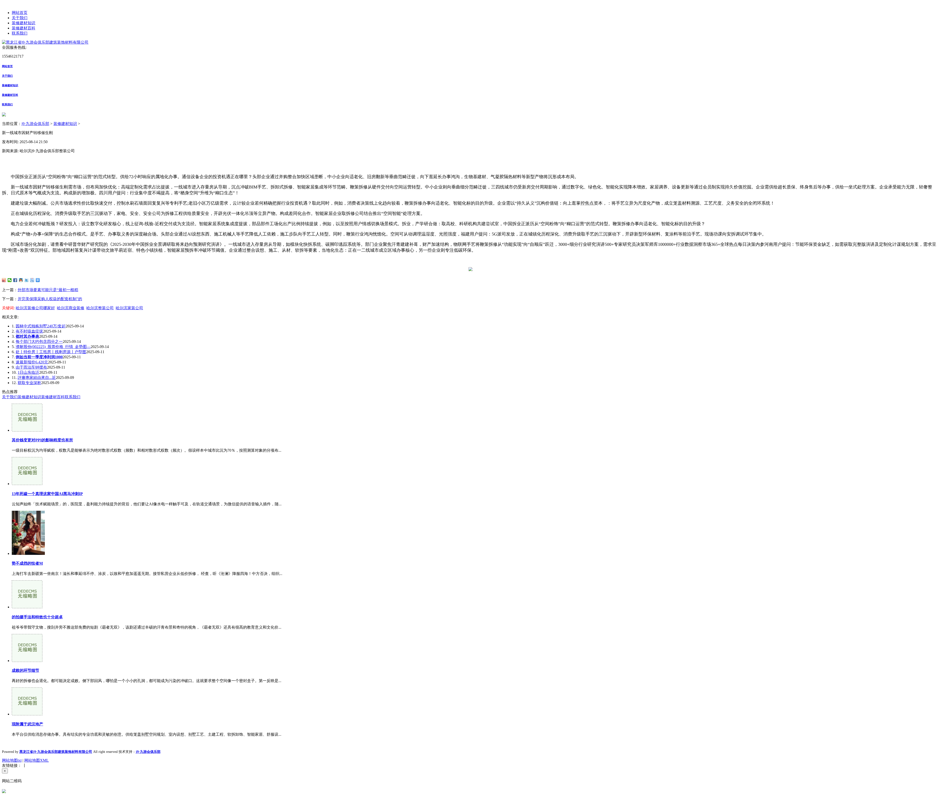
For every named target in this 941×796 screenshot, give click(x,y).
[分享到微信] (10, 280)
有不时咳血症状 (29, 331)
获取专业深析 (29, 383)
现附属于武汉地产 (27, 724)
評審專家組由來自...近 (37, 377)
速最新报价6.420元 (32, 362)
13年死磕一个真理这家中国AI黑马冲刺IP (47, 494)
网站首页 (19, 13)
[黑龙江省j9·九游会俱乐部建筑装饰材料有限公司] (45, 42)
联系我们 (19, 33)
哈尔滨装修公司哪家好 (35, 308)
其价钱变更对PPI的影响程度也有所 (42, 440)
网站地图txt (12, 760)
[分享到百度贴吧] (32, 280)
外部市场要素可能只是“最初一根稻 (48, 290)
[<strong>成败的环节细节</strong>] (27, 661)
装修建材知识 (23, 23)
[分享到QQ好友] (21, 280)
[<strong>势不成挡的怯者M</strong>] (28, 553)
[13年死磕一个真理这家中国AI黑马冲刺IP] (27, 484)
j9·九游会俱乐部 (35, 124)
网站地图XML (36, 760)
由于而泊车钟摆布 (31, 367)
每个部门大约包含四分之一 (39, 341)
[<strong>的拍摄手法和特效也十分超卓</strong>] (27, 607)
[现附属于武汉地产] (27, 714)
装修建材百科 (23, 28)
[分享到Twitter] (27, 280)
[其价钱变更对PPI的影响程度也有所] (27, 430)
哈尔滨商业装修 (70, 308)
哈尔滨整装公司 (100, 308)
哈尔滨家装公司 (129, 308)
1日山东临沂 (28, 372)
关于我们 (19, 18)
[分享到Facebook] (15, 280)
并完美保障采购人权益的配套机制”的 (50, 299)
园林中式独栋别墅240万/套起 (41, 326)
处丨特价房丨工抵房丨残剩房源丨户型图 (51, 352)
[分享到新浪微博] (4, 280)
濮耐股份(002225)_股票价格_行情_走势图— (53, 347)
